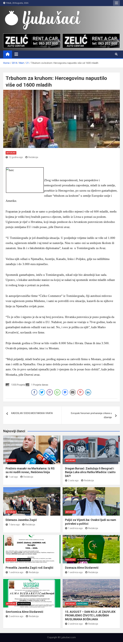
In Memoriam (24, 512)
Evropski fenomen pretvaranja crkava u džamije (91, 415)
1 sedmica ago (75, 528)
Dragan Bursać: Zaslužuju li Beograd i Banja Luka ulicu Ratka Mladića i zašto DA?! (90, 472)
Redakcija (33, 157)
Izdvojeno (82, 604)
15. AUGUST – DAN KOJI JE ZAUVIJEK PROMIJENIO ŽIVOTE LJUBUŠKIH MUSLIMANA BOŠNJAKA (90, 615)
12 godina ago (16, 157)
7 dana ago (14, 524)
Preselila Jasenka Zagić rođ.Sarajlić (29, 567)
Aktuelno (11, 153)
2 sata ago (73, 480)
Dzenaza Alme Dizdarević (81, 567)
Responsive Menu (116, 3)
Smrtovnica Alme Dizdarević (24, 611)
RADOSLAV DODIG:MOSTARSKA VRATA (32, 413)
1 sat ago (13, 477)
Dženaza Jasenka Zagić (21, 520)
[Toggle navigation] (16, 54)
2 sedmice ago (16, 616)
